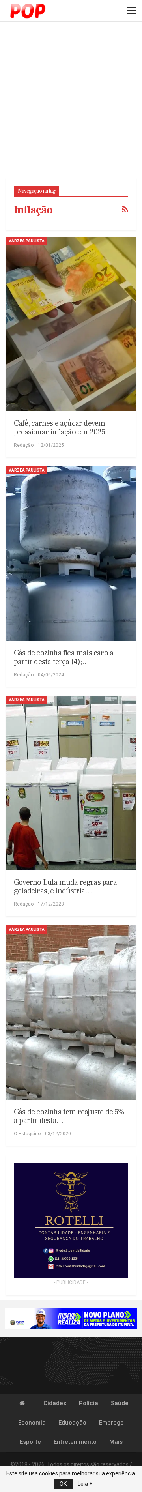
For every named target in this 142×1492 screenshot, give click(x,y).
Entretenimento (75, 1441)
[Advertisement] (71, 101)
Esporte (30, 1441)
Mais (116, 1441)
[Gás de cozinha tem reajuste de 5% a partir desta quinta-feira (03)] (71, 1012)
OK (63, 1484)
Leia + (85, 1483)
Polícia (88, 1403)
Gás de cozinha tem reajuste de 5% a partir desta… (69, 1116)
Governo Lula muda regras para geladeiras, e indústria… (65, 886)
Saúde (120, 1403)
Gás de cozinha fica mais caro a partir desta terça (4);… (63, 657)
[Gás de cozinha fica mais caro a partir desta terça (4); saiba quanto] (71, 553)
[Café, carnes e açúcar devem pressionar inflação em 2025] (71, 324)
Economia (32, 1422)
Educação (72, 1422)
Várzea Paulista (27, 241)
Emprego (111, 1422)
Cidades (54, 1403)
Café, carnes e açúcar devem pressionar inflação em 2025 (59, 427)
